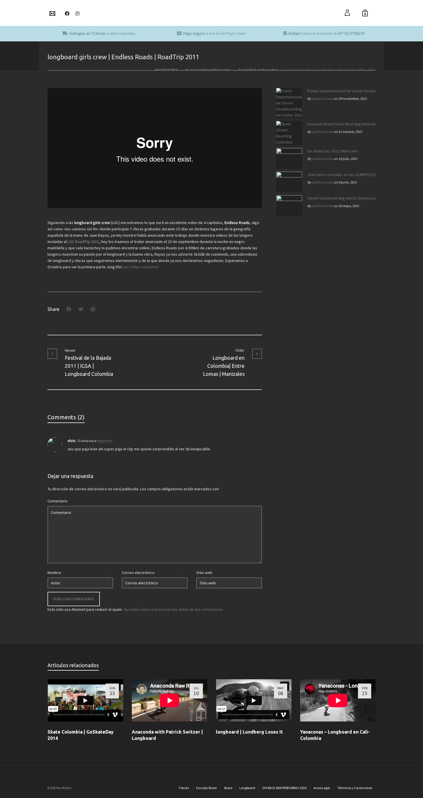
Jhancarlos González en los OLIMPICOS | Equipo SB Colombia (340, 174)
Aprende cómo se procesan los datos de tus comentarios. (173, 609)
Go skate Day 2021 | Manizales (333, 151)
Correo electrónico (138, 572)
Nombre (54, 572)
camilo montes (322, 98)
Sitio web (204, 572)
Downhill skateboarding (258, 69)
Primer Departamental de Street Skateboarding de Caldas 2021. (340, 90)
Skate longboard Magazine (208, 69)
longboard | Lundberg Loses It (249, 731)
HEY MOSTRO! (166, 69)
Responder (105, 441)
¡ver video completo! (141, 266)
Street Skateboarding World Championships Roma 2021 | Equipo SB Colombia (340, 198)
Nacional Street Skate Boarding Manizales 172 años (340, 124)
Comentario (57, 501)
